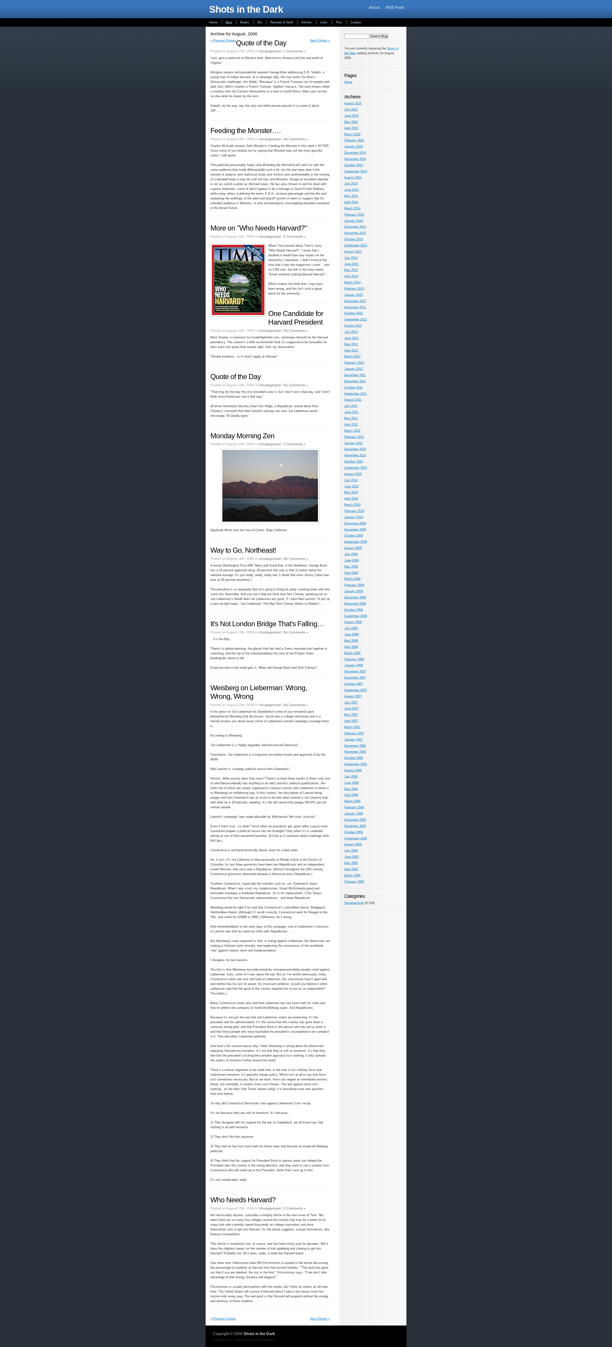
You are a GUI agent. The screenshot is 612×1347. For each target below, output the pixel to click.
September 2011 (355, 394)
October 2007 (353, 684)
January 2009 (353, 591)
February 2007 (354, 733)
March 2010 (352, 505)
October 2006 (353, 758)
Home (213, 22)
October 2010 (353, 461)
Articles (306, 22)
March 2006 (352, 801)
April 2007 (351, 721)
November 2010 (355, 455)
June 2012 (351, 338)
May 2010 (351, 492)
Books (244, 22)
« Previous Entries (223, 40)
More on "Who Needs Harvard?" (258, 228)
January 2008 (353, 665)
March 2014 (352, 208)
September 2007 (355, 690)
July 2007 (351, 702)
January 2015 (353, 146)
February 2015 (354, 140)
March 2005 (352, 875)
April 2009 (351, 573)
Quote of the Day (261, 43)
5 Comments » (295, 236)
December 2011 (355, 375)
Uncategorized (270, 51)
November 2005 (355, 826)
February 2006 (354, 807)
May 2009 (351, 566)
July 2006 (351, 776)
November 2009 (355, 529)
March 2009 (352, 579)
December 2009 (355, 523)
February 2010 (354, 511)
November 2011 (355, 381)
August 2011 (352, 399)
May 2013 (351, 270)
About (374, 7)
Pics (339, 22)
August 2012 (353, 325)
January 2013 (353, 295)
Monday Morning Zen (242, 436)
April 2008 (351, 647)
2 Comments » (295, 51)
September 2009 (355, 542)
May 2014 (351, 196)
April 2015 (351, 128)
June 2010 (351, 486)
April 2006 (351, 795)
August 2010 (353, 474)
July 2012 (351, 332)
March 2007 (352, 727)
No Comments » (296, 139)
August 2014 (353, 177)
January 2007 (353, 739)
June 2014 (351, 190)
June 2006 (351, 783)
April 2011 (351, 424)
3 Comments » (295, 1208)
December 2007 (355, 671)
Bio (259, 22)
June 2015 (351, 116)
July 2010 (351, 480)
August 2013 (353, 251)
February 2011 (354, 437)
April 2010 (351, 498)
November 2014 (355, 159)
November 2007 (355, 677)
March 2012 (352, 356)
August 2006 (353, 770)
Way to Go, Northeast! (243, 550)
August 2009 (353, 548)
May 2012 (351, 344)
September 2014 (355, 171)
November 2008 (355, 603)
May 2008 (351, 640)
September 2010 (355, 468)
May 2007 (351, 714)
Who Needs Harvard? (243, 1200)
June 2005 (351, 857)
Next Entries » (320, 40)
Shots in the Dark (246, 9)
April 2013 (351, 276)
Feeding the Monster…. (245, 130)
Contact (355, 22)
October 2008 (353, 610)
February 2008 (354, 659)
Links (324, 22)
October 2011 (353, 387)
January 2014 (353, 221)
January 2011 (353, 443)
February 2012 (354, 362)
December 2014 (355, 153)
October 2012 (353, 313)
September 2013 (355, 245)
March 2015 (352, 134)
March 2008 (352, 653)
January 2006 (353, 813)
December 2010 (355, 449)
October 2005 (353, 832)
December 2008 (355, 597)
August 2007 (353, 696)
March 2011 (352, 431)
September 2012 (355, 319)
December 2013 (355, 227)
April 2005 (351, 869)
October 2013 (353, 239)
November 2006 (355, 752)
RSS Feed (395, 7)
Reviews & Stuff (281, 22)
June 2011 (351, 412)
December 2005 (355, 820)
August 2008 (353, 622)
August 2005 (353, 844)
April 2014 (351, 202)
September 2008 (355, 616)
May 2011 (351, 418)
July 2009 (351, 554)
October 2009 (353, 535)
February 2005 (354, 881)
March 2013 (352, 282)
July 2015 (351, 109)
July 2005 (351, 850)
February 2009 (354, 585)
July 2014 (351, 183)
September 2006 (355, 764)
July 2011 (350, 406)
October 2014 (353, 165)
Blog (229, 22)
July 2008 (351, 628)
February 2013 (354, 288)
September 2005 (355, 838)
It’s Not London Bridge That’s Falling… (267, 624)
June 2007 (351, 708)
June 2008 (351, 634)
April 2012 (351, 350)
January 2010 (353, 517)
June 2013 (351, 264)
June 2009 (351, 560)
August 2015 (353, 103)
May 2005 (351, 863)
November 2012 (355, 307)
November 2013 (355, 233)
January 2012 (353, 369)
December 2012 (355, 301)
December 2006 (355, 746)
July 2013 (351, 258)
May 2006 (351, 789)
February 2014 (354, 214)
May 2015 (351, 122)
